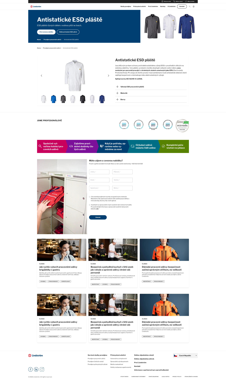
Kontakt (182, 6)
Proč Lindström (153, 6)
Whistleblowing (154, 376)
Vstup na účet (166, 1)
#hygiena (43, 281)
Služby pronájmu (126, 6)
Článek (42, 264)
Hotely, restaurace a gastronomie (120, 367)
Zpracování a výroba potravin (119, 361)
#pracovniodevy (53, 281)
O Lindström (172, 6)
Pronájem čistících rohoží (95, 361)
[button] (190, 6)
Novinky (162, 6)
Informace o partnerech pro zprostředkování (151, 370)
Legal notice (165, 376)
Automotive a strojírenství (118, 358)
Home (39, 39)
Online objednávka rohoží (144, 355)
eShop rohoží (178, 1)
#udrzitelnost (65, 281)
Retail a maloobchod (116, 364)
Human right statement (138, 376)
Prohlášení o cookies (191, 376)
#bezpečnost (95, 284)
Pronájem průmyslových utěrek (97, 364)
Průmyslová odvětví (139, 6)
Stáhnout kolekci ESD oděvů (68, 32)
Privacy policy (177, 376)
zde (97, 209)
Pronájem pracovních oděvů (52, 39)
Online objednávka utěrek (144, 359)
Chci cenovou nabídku (46, 32)
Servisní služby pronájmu (97, 355)
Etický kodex (124, 376)
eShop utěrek (189, 1)
